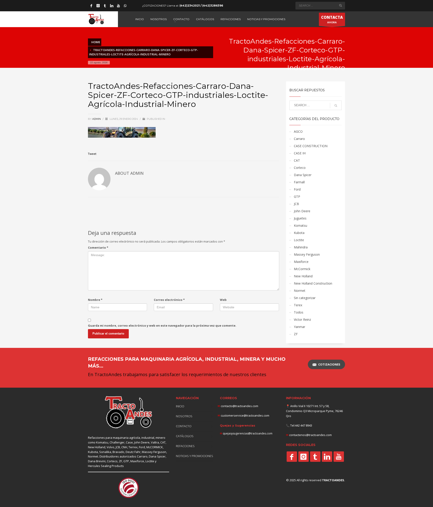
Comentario (98, 247)
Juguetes (300, 218)
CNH (124, 447)
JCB (296, 204)
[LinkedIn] (111, 5)
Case (129, 442)
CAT (297, 160)
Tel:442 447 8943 (301, 425)
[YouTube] (118, 5)
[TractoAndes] (292, 456)
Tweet (92, 154)
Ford (297, 189)
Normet (299, 290)
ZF (296, 334)
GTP (297, 196)
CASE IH (300, 153)
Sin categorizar (305, 298)
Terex (298, 305)
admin (96, 118)
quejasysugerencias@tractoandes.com (247, 433)
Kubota (299, 233)
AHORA (332, 19)
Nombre (95, 300)
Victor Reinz (302, 319)
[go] (340, 5)
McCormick (302, 269)
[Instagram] (98, 5)
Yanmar (299, 327)
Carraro (299, 139)
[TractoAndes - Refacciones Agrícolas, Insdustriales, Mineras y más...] (128, 412)
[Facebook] (91, 5)
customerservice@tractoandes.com (244, 415)
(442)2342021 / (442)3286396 (201, 5)
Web (223, 300)
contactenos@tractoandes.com (310, 435)
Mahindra (301, 247)
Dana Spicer (302, 175)
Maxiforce (301, 261)
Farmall (299, 182)
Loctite (299, 240)
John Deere (302, 211)
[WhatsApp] (125, 5)
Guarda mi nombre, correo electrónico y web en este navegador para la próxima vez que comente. (162, 325)
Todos (298, 312)
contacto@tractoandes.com (238, 406)
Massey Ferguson (307, 254)
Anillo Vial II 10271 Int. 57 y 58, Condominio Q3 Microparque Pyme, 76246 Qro (314, 411)
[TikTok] (104, 5)
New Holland (303, 276)
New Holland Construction (313, 283)
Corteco (300, 167)
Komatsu (300, 225)
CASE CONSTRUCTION (310, 146)
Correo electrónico (169, 300)
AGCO (298, 131)
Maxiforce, (137, 461)
